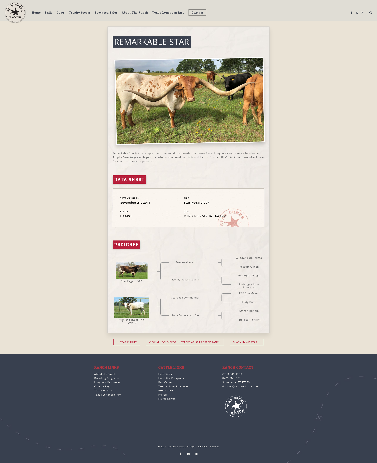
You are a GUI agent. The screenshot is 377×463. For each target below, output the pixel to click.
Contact (197, 12)
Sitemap (214, 446)
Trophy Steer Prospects (173, 386)
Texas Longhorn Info (168, 12)
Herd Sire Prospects (171, 378)
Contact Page (102, 386)
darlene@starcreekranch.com (241, 386)
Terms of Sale (103, 390)
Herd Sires (165, 374)
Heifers (163, 394)
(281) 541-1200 (232, 374)
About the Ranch (105, 374)
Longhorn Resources (107, 382)
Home (36, 12)
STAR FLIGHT (128, 342)
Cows (61, 12)
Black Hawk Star (245, 342)
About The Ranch (135, 12)
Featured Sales (106, 12)
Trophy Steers (80, 12)
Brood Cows (166, 390)
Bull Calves (165, 382)
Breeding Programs (106, 378)
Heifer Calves (166, 398)
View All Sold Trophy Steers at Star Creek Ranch (185, 342)
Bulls (49, 12)
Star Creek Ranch (176, 446)
